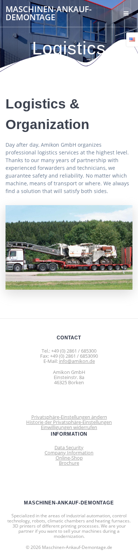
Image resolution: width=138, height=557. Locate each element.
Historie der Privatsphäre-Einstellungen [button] (69, 422)
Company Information (69, 452)
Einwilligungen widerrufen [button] (69, 427)
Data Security (69, 447)
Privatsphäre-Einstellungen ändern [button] (69, 417)
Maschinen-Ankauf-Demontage (49, 13)
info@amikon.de (77, 361)
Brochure (69, 463)
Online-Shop (69, 457)
